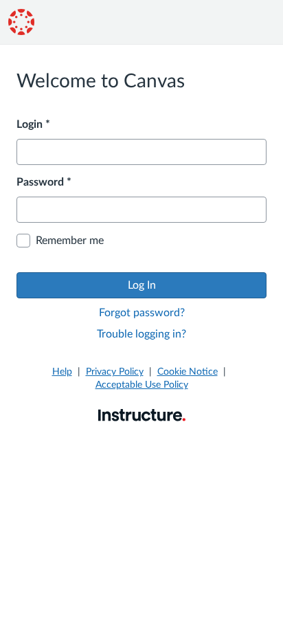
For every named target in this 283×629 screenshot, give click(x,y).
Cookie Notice (187, 372)
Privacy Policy (115, 372)
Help (62, 372)
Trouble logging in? (141, 334)
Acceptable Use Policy (141, 385)
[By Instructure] (141, 414)
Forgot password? (142, 312)
